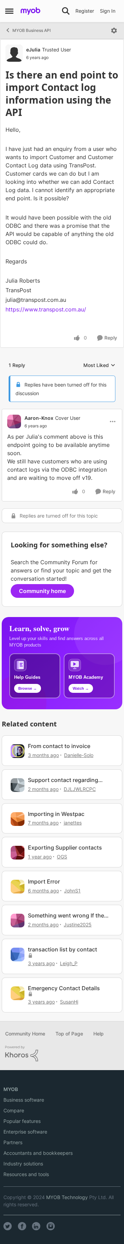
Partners (12, 1142)
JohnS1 (72, 890)
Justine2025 (78, 924)
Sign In (107, 11)
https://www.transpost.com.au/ (46, 309)
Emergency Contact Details (64, 988)
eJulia (33, 49)
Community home (42, 591)
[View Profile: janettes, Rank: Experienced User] (17, 819)
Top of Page (69, 1033)
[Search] (66, 11)
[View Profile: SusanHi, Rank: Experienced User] (17, 993)
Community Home (25, 1033)
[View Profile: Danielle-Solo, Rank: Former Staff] (17, 751)
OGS (62, 857)
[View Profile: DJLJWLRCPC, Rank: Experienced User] (17, 785)
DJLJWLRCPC (80, 789)
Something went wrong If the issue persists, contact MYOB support (66, 915)
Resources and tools (26, 1174)
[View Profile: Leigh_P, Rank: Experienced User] (17, 954)
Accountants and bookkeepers (38, 1153)
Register (84, 11)
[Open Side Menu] (9, 11)
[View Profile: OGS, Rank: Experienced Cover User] (17, 853)
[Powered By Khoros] (62, 1054)
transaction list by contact (62, 949)
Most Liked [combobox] (99, 365)
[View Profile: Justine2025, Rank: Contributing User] (17, 920)
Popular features (22, 1121)
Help (98, 1033)
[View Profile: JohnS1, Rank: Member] (17, 886)
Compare (13, 1110)
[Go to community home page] (30, 11)
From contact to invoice (59, 746)
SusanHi (69, 1002)
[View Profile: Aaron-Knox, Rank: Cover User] (14, 421)
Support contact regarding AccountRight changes (63, 780)
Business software (23, 1100)
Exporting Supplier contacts (65, 847)
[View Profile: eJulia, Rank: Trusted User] (14, 53)
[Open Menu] (114, 30)
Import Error (44, 881)
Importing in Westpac (56, 813)
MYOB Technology (67, 1197)
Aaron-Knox (38, 418)
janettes (73, 823)
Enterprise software (25, 1132)
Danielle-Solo (78, 755)
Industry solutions (23, 1163)
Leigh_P (69, 963)
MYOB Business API (31, 30)
